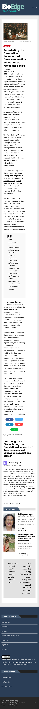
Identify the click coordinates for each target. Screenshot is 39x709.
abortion (5, 640)
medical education (12, 434)
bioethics (5, 649)
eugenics (5, 645)
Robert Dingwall (15, 463)
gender (4, 631)
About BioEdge (7, 677)
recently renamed (10, 140)
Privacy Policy (7, 686)
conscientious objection (10, 636)
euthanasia (6, 622)
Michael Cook (7, 69)
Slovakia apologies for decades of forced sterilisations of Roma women (26, 537)
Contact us (6, 682)
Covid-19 (5, 627)
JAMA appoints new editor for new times (26, 515)
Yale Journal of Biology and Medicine (13, 180)
